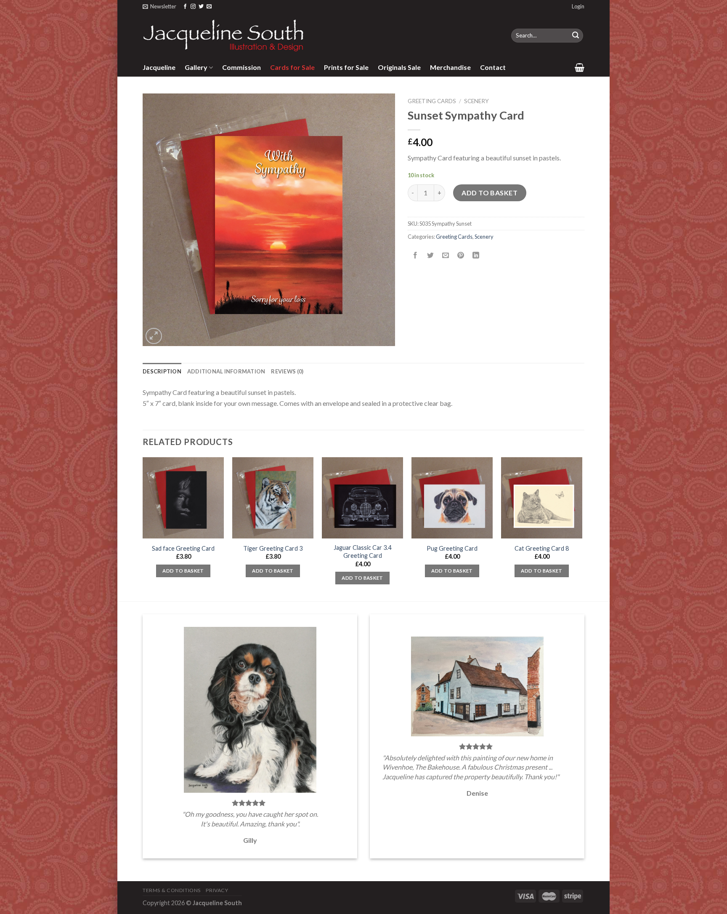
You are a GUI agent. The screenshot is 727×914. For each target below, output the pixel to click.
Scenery (476, 101)
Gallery (196, 67)
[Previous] (143, 528)
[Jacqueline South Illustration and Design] (224, 35)
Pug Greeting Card (452, 548)
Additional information (226, 371)
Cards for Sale (292, 67)
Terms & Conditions (172, 890)
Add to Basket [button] (183, 570)
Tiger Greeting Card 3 (272, 548)
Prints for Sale (346, 67)
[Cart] (579, 67)
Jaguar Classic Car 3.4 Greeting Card (362, 551)
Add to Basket (489, 193)
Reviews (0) (287, 371)
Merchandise (450, 67)
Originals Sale (399, 67)
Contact (493, 67)
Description (162, 371)
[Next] (582, 528)
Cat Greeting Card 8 (542, 548)
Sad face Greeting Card (183, 548)
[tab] (162, 371)
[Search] (575, 36)
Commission (241, 67)
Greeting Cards (432, 101)
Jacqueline (159, 67)
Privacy (217, 890)
